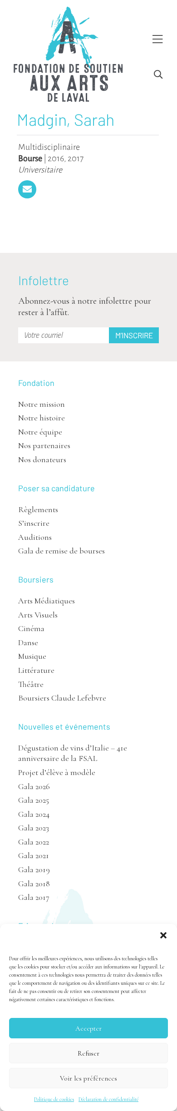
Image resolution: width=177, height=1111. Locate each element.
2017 (76, 158)
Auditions (35, 537)
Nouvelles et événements (64, 726)
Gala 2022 (33, 842)
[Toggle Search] (158, 74)
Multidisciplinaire (49, 147)
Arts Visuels (38, 615)
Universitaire (40, 169)
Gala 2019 (34, 869)
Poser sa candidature (56, 488)
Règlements (38, 509)
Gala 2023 (33, 828)
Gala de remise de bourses (61, 551)
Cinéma (31, 628)
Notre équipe (40, 432)
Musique (32, 656)
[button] (163, 935)
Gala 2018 (34, 884)
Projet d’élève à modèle (56, 772)
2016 (56, 158)
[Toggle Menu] (157, 39)
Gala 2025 (33, 800)
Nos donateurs (42, 459)
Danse (28, 642)
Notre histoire (41, 418)
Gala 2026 (34, 786)
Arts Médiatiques (46, 601)
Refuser (88, 1053)
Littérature (36, 670)
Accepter (88, 1028)
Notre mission (41, 404)
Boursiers (36, 579)
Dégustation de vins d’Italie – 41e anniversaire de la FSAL (72, 753)
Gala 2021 (33, 855)
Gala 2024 (33, 814)
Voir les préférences (88, 1078)
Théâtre (31, 684)
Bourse (30, 158)
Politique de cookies (54, 1099)
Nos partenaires (44, 445)
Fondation (36, 383)
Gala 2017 (33, 897)
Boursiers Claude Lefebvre (62, 698)
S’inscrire (33, 523)
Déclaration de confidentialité (108, 1099)
